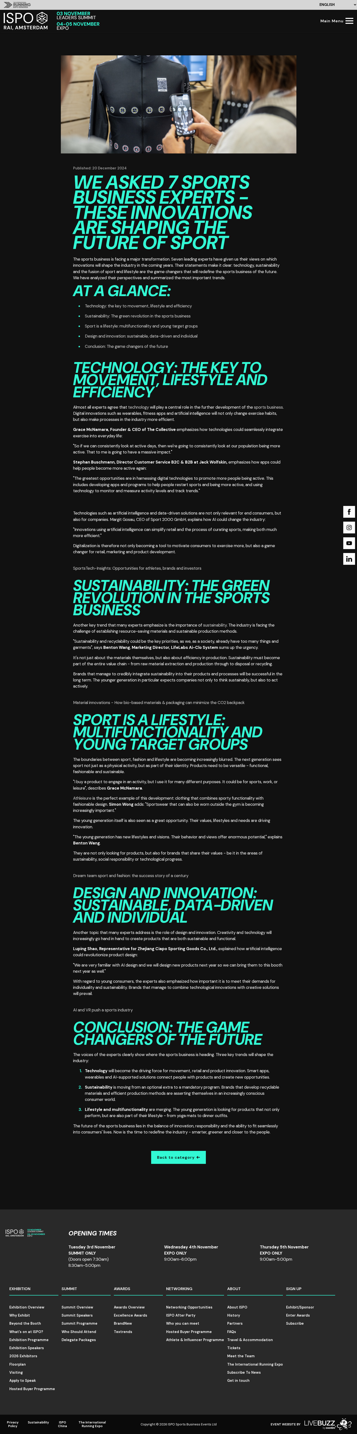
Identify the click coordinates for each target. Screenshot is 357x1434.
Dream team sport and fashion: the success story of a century (130, 875)
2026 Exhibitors (23, 1356)
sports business (268, 407)
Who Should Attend (79, 1332)
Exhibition (19, 1288)
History (233, 1315)
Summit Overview (77, 1307)
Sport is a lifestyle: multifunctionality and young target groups (141, 326)
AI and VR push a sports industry (103, 1010)
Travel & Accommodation (250, 1340)
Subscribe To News (244, 1372)
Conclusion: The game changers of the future (126, 346)
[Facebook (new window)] (349, 512)
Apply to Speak (22, 1380)
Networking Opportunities (189, 1307)
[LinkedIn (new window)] (349, 559)
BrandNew (123, 1323)
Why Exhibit (19, 1315)
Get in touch (238, 1380)
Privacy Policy (13, 1424)
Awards (122, 1288)
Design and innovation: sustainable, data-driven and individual (141, 336)
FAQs (231, 1332)
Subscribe (295, 1323)
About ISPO (237, 1307)
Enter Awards (298, 1315)
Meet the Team (241, 1356)
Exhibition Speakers (26, 1348)
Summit (69, 1288)
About (234, 1288)
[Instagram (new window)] (349, 527)
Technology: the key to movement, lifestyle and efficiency (138, 306)
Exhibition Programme (29, 1340)
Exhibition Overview (26, 1307)
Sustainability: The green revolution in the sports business (138, 316)
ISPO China (62, 1424)
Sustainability (38, 1422)
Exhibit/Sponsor (300, 1307)
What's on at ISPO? (26, 1332)
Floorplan (17, 1364)
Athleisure (82, 798)
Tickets (233, 1348)
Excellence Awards (130, 1315)
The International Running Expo (255, 1364)
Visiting (16, 1372)
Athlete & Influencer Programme (195, 1340)
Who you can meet (182, 1323)
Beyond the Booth (25, 1323)
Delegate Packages (79, 1340)
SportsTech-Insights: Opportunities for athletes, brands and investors (137, 568)
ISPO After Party (180, 1315)
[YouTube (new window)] (349, 543)
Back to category (176, 1157)
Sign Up (294, 1288)
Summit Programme (79, 1323)
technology (138, 407)
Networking (179, 1288)
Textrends (123, 1332)
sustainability (215, 625)
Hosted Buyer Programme (32, 1389)
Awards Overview (129, 1307)
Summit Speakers (77, 1315)
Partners (235, 1323)
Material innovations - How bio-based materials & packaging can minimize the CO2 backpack (159, 702)
